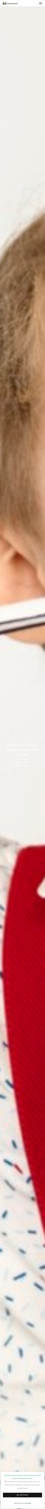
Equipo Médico (23, 765)
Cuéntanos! (23, 1495)
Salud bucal (26, 762)
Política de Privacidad (22, 1503)
